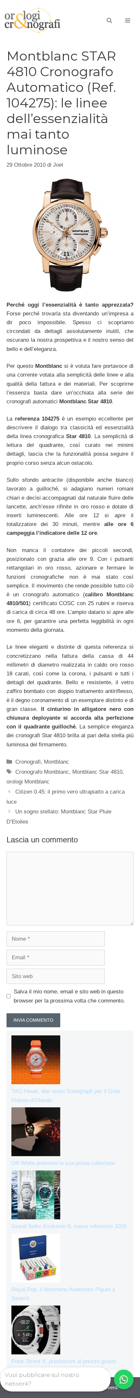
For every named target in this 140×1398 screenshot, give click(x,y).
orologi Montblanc (28, 782)
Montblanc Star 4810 (97, 772)
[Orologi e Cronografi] (32, 20)
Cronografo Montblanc (42, 772)
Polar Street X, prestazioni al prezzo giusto (63, 1361)
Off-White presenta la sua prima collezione (63, 1163)
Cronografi (28, 762)
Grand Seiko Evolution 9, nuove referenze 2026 (68, 1226)
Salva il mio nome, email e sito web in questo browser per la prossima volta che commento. (69, 996)
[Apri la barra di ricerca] (109, 21)
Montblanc (56, 762)
